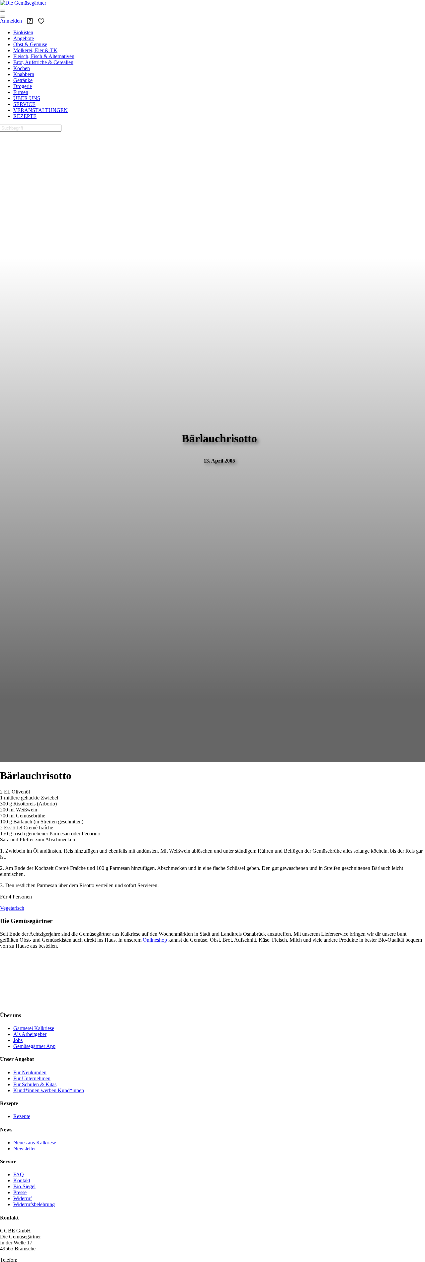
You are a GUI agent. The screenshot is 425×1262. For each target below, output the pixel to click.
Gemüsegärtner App (34, 1046)
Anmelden (11, 21)
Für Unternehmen (31, 1078)
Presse (20, 1192)
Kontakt (21, 1180)
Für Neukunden (29, 1072)
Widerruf (22, 1198)
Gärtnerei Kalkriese (33, 1028)
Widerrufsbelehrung (34, 1204)
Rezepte (21, 1116)
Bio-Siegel (24, 1186)
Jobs (18, 1040)
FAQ (18, 1174)
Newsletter (24, 1148)
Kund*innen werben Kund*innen (48, 1090)
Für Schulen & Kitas (34, 1084)
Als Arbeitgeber (29, 1034)
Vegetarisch (12, 908)
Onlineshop (155, 940)
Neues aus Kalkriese (34, 1142)
